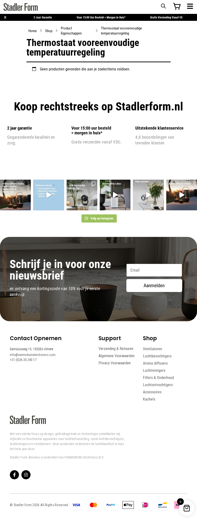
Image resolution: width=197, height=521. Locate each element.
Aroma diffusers (155, 363)
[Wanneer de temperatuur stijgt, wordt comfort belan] (82, 195)
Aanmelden (154, 285)
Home (32, 30)
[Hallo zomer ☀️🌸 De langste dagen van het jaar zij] (181, 195)
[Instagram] (26, 474)
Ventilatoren (152, 348)
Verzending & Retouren (115, 348)
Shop (48, 30)
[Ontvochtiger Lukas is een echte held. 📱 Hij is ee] (115, 195)
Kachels (149, 399)
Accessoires (152, 391)
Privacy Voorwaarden (114, 363)
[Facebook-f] (14, 474)
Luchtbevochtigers (157, 356)
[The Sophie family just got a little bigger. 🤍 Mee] (15, 195)
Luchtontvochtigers (158, 384)
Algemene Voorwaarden (116, 356)
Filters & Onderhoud (158, 377)
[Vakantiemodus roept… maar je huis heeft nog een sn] (48, 195)
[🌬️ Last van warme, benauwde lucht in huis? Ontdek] (148, 195)
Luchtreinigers (154, 370)
